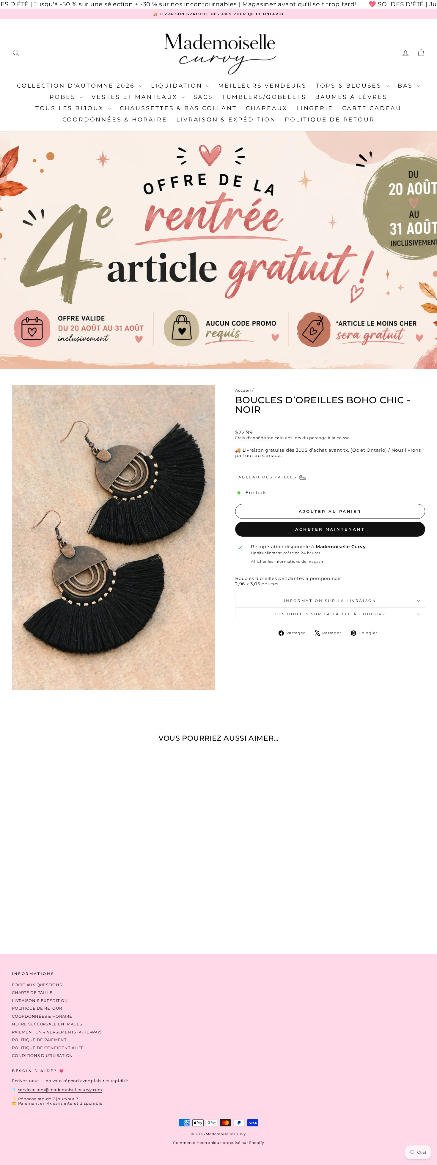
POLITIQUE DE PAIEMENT (39, 1040)
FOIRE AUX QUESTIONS (37, 985)
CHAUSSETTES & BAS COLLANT (178, 108)
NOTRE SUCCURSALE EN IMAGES (47, 1024)
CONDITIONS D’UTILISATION (42, 1055)
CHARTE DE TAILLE (32, 992)
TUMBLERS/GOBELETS (264, 97)
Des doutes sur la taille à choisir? (330, 614)
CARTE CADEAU (372, 108)
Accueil (243, 390)
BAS (407, 85)
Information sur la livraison (330, 600)
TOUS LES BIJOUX (70, 108)
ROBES (64, 97)
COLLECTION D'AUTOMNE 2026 (77, 85)
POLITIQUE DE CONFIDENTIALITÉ (48, 1048)
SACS (203, 97)
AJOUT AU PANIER (61, 898)
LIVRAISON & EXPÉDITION (226, 119)
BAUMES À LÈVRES (351, 97)
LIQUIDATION (178, 85)
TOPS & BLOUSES (350, 85)
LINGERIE (314, 108)
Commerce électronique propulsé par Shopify (218, 1142)
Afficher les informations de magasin (287, 561)
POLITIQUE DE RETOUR (330, 119)
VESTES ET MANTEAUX (136, 97)
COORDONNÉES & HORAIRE (114, 119)
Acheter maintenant (330, 529)
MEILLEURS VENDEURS (262, 85)
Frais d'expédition (254, 438)
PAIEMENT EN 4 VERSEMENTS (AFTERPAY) (56, 1032)
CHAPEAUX (266, 108)
